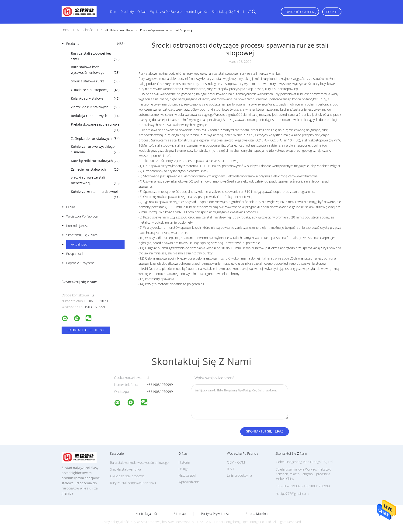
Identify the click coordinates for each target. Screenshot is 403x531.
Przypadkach (75, 253)
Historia (184, 462)
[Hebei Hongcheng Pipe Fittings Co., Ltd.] (120, 403)
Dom (113, 11)
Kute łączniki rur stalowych (95, 160)
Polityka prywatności (215, 513)
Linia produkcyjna (239, 475)
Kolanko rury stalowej (95, 98)
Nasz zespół (187, 475)
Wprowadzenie (189, 482)
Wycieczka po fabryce (166, 11)
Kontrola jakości (196, 11)
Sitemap (180, 513)
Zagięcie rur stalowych (95, 169)
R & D (231, 469)
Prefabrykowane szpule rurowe (95, 127)
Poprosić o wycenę (300, 12)
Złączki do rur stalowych (95, 107)
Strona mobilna (257, 513)
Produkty (127, 11)
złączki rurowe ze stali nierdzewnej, (95, 180)
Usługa (183, 469)
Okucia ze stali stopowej (95, 90)
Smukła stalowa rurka (95, 81)
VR (249, 11)
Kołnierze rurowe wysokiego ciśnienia (95, 149)
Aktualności (79, 244)
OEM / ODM (236, 462)
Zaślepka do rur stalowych (95, 138)
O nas (141, 11)
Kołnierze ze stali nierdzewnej (95, 194)
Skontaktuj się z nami (228, 11)
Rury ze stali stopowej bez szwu (95, 56)
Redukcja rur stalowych (95, 115)
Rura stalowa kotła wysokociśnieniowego (95, 70)
